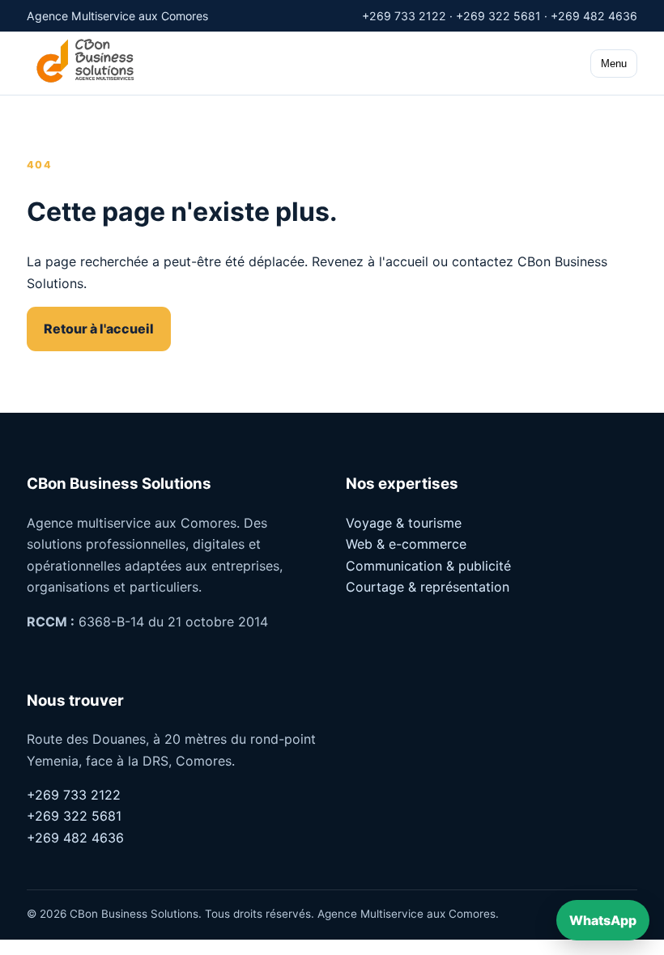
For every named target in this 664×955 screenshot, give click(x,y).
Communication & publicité (428, 566)
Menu (614, 63)
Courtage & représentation (427, 587)
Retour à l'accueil (99, 328)
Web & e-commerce (406, 544)
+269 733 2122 (74, 795)
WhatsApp (602, 920)
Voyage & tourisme (404, 523)
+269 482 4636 (75, 838)
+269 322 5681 (74, 816)
